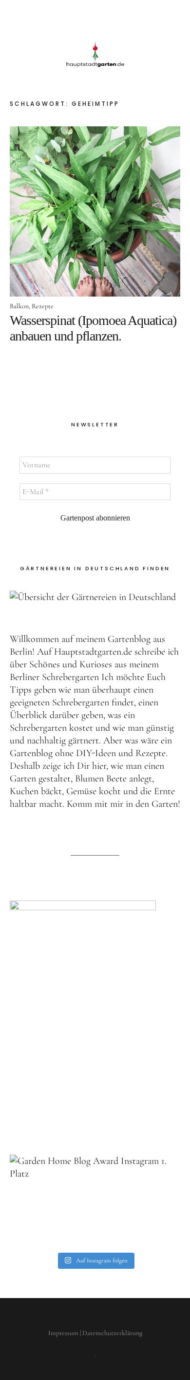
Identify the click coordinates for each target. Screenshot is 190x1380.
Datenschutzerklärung (112, 1333)
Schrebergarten (70, 677)
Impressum (63, 1333)
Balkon (19, 306)
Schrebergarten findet (93, 702)
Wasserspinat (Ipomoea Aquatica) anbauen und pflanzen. (93, 328)
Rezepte (43, 306)
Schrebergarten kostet (51, 728)
